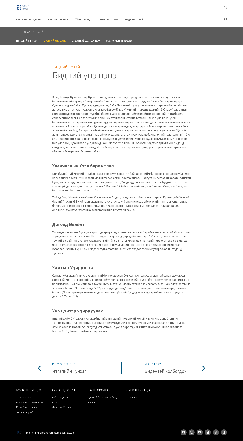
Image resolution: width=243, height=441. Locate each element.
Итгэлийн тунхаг (27, 40)
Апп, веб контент (134, 397)
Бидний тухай (134, 19)
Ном (54, 402)
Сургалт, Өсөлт (58, 19)
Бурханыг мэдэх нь (28, 19)
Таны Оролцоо (108, 19)
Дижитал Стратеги (63, 407)
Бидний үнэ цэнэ (55, 40)
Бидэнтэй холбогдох (85, 40)
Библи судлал (60, 397)
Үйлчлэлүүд (83, 19)
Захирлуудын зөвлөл (119, 40)
